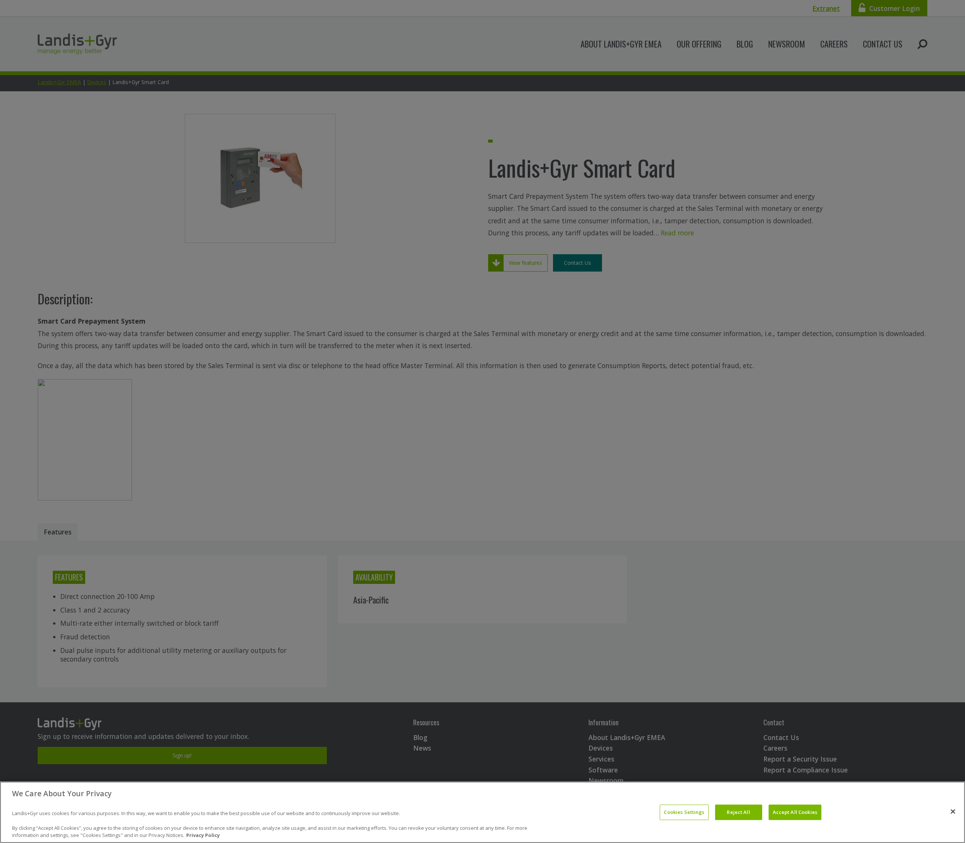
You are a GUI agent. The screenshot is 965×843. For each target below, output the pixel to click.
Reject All (738, 812)
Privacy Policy (203, 835)
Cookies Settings (684, 812)
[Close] (953, 811)
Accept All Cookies (795, 812)
